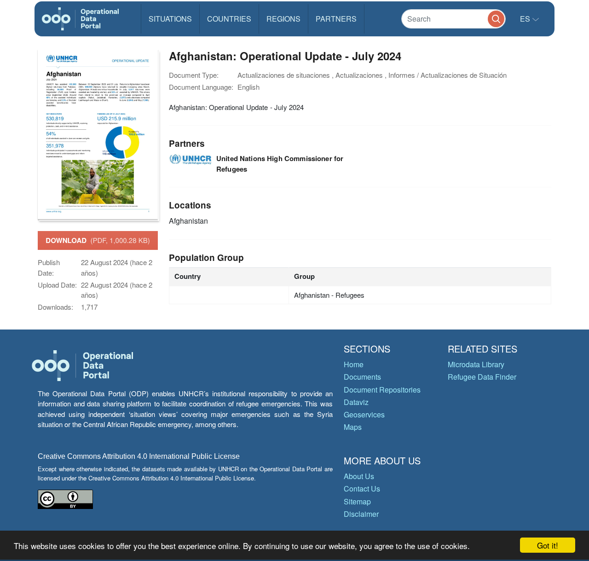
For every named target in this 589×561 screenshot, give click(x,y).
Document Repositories (382, 389)
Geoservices (364, 414)
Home (354, 364)
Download (98, 240)
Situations (170, 18)
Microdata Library (476, 364)
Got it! (547, 545)
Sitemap (357, 501)
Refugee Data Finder (482, 376)
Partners (336, 18)
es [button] (526, 18)
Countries (229, 18)
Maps (353, 427)
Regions (283, 18)
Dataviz (356, 402)
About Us (359, 476)
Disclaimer (361, 514)
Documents (362, 376)
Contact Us (362, 488)
